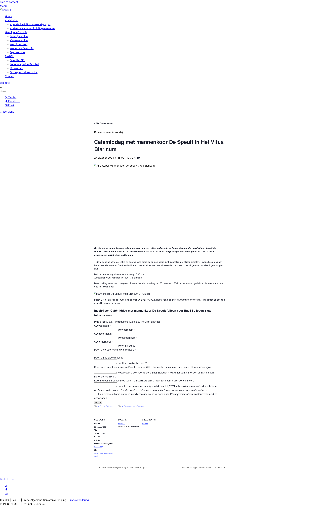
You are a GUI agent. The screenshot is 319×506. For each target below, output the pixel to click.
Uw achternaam (103, 333)
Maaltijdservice (19, 36)
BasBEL (9, 56)
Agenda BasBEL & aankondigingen (30, 24)
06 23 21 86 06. (146, 299)
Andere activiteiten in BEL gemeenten (32, 28)
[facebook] (6, 489)
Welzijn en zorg (19, 44)
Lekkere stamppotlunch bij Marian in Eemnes (202, 467)
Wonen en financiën (22, 48)
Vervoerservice (19, 40)
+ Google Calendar (105, 406)
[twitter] (6, 485)
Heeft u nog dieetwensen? (108, 357)
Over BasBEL (17, 60)
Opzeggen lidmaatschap (24, 72)
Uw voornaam (102, 325)
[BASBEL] (5, 9)
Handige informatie (16, 32)
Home (8, 16)
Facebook (13, 101)
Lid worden (16, 68)
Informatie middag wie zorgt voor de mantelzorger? (124, 467)
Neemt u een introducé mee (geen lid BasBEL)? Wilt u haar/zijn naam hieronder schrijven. (144, 380)
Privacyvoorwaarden (181, 394)
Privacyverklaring (79, 500)
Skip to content (9, 1)
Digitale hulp (17, 52)
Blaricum (121, 423)
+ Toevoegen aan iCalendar (133, 406)
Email (10, 105)
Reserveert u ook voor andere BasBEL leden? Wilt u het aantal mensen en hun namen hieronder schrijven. (153, 367)
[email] (6, 493)
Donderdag (98, 446)
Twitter (11, 97)
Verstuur (98, 402)
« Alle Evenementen (103, 123)
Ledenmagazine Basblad (24, 64)
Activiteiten (11, 20)
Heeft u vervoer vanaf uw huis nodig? (115, 349)
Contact (9, 76)
